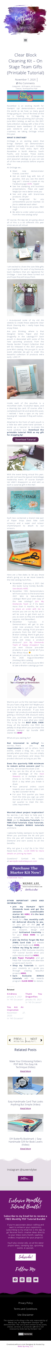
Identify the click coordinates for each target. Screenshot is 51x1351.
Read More (25, 1071)
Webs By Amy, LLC (25, 1346)
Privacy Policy (25, 1303)
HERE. (23, 973)
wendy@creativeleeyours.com (23, 861)
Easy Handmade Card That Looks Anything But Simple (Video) (25, 1103)
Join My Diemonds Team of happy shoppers (28, 643)
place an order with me (28, 609)
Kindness (12, 994)
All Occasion (36, 86)
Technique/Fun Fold (30, 88)
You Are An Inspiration (15, 1008)
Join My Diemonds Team (28, 602)
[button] (25, 40)
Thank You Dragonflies (34, 995)
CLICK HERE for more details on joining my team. (25, 852)
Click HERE (29, 934)
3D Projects (26, 86)
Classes (19, 88)
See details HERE (20, 588)
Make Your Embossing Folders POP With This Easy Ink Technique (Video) (25, 1064)
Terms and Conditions (25, 1308)
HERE (29, 184)
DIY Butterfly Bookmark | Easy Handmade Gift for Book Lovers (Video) (25, 1141)
